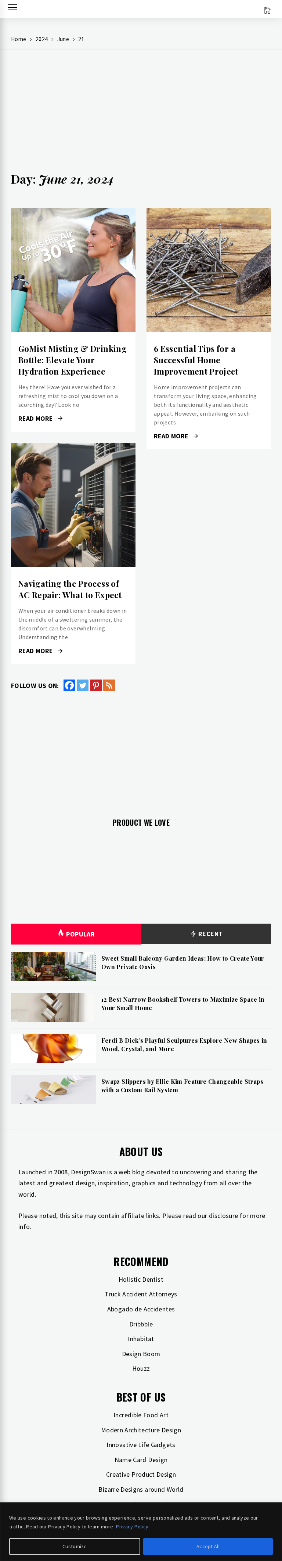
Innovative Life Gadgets (140, 1444)
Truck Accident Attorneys (141, 1294)
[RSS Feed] (109, 685)
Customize (74, 1546)
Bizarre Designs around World (140, 1489)
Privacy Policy (132, 1526)
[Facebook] (69, 685)
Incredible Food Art (141, 1415)
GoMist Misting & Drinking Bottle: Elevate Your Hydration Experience (72, 360)
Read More (73, 270)
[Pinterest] (96, 685)
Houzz (141, 1368)
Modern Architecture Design (141, 1430)
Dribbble (141, 1324)
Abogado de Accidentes (141, 1309)
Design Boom (141, 1354)
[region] (141, 1531)
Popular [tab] (80, 934)
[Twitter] (82, 685)
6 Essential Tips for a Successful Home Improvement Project (196, 360)
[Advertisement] (141, 114)
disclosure (223, 1215)
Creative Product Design (141, 1474)
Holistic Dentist (141, 1279)
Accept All (208, 1546)
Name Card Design (141, 1459)
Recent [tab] (210, 933)
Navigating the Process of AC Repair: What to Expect (70, 589)
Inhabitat (141, 1338)
